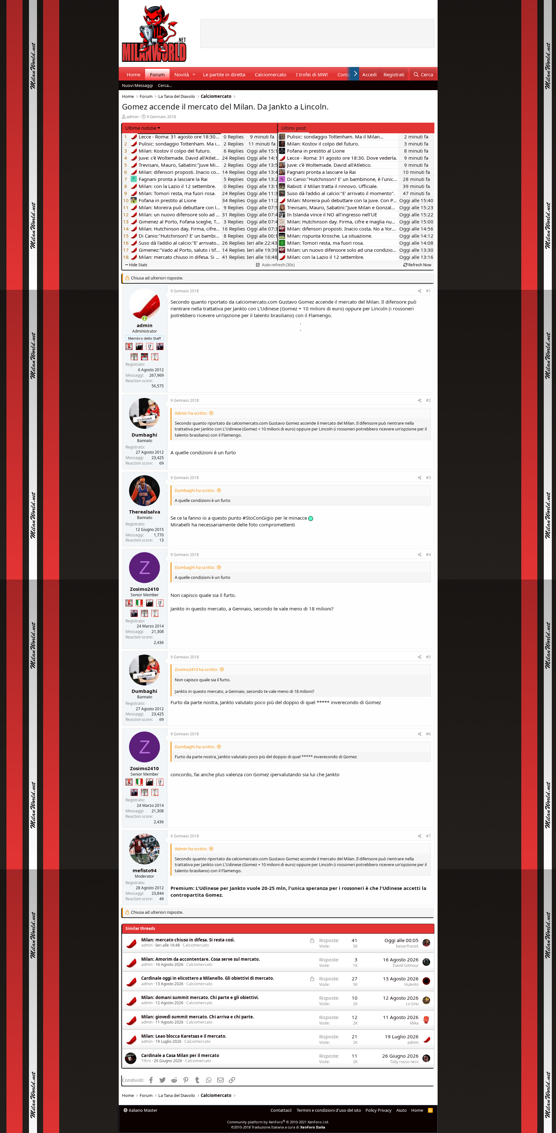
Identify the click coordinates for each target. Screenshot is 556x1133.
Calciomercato (270, 74)
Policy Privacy (379, 1110)
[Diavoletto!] (129, 346)
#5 (428, 657)
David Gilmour (406, 965)
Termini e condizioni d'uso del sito (329, 1110)
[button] (193, 74)
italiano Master (142, 1110)
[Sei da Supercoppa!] (134, 356)
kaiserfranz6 (407, 946)
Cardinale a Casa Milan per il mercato (180, 1055)
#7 (428, 836)
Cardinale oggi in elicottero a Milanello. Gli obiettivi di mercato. (207, 978)
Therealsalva (144, 511)
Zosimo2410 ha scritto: (196, 669)
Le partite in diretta (224, 74)
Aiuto (401, 1110)
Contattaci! (281, 1110)
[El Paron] (139, 346)
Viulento (411, 984)
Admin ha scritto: (191, 413)
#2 (428, 400)
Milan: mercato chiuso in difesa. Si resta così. (188, 940)
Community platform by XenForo (278, 1121)
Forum (157, 74)
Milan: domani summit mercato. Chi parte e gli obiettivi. (200, 997)
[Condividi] (420, 291)
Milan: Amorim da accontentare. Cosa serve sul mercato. (200, 959)
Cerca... (164, 85)
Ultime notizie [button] (140, 128)
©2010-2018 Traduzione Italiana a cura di (278, 1127)
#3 (428, 477)
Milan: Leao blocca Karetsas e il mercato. (184, 1036)
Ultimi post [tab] (293, 128)
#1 (428, 291)
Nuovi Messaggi (137, 85)
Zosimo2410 (144, 589)
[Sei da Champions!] (149, 346)
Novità (181, 74)
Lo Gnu (412, 1003)
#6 (428, 734)
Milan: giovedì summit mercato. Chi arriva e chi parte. (197, 1017)
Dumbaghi (144, 434)
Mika (414, 1023)
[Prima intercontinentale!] (154, 356)
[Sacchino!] (144, 356)
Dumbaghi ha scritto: (195, 490)
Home (133, 74)
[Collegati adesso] (145, 318)
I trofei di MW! (312, 74)
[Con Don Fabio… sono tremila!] (159, 346)
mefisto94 (145, 870)
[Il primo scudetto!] (139, 603)
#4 (428, 554)
